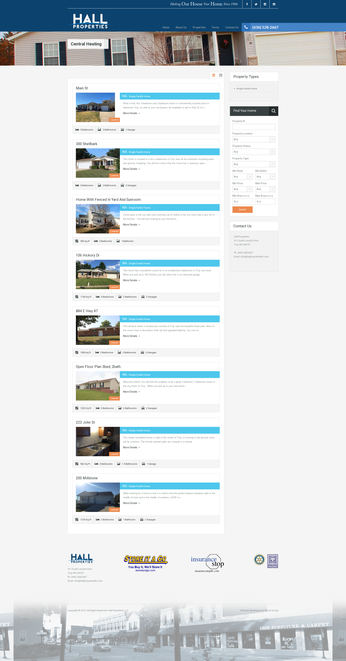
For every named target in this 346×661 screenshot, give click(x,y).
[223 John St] (98, 441)
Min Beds (237, 170)
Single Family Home (246, 88)
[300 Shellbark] (98, 163)
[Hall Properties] (89, 23)
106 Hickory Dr (88, 255)
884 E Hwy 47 (87, 311)
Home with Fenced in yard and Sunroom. (108, 199)
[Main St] (98, 107)
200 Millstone (87, 478)
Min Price (237, 183)
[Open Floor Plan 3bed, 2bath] (98, 386)
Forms (215, 27)
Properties (199, 27)
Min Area (240, 195)
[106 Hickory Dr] (98, 274)
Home (165, 27)
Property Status (241, 146)
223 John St (85, 422)
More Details (130, 113)
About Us (181, 27)
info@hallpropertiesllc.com (255, 256)
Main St (82, 88)
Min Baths (261, 170)
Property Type (240, 158)
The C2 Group (271, 610)
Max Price (261, 183)
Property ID (238, 121)
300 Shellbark (86, 144)
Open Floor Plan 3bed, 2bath (98, 366)
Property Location (242, 133)
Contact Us (232, 27)
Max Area (264, 195)
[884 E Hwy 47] (98, 330)
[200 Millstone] (98, 497)
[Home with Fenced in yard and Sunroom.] (98, 218)
